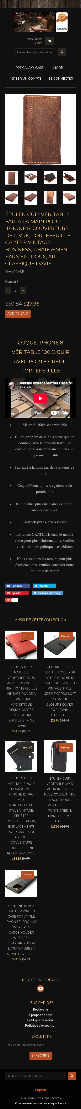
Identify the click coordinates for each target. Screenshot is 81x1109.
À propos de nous (40, 1015)
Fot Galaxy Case (29, 68)
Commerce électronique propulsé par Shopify (40, 1103)
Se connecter (61, 78)
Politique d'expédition (40, 1025)
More (58, 68)
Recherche (40, 1009)
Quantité (11, 281)
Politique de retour (40, 1020)
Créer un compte (26, 78)
